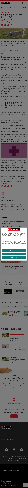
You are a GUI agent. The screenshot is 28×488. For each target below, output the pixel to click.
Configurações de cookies (14, 250)
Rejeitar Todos (14, 257)
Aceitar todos (14, 254)
